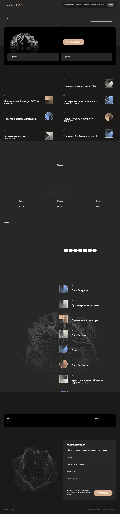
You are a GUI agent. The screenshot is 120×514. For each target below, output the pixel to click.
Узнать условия (73, 42)
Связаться (100, 4)
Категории (93, 4)
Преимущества (69, 4)
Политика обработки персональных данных (101, 509)
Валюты (86, 4)
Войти (110, 4)
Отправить (103, 493)
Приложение (78, 4)
